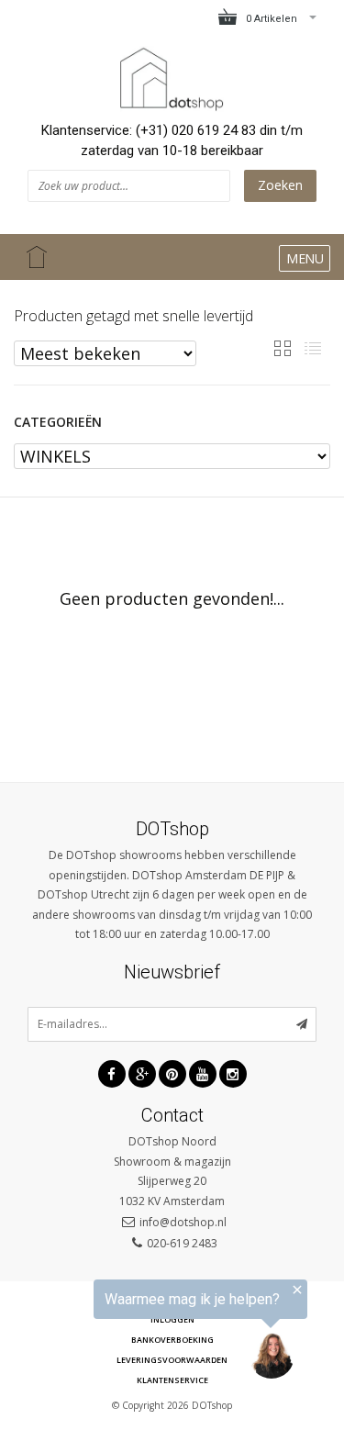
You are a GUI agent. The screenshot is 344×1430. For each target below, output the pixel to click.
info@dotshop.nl (183, 1222)
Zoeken (280, 185)
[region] (153, 1333)
